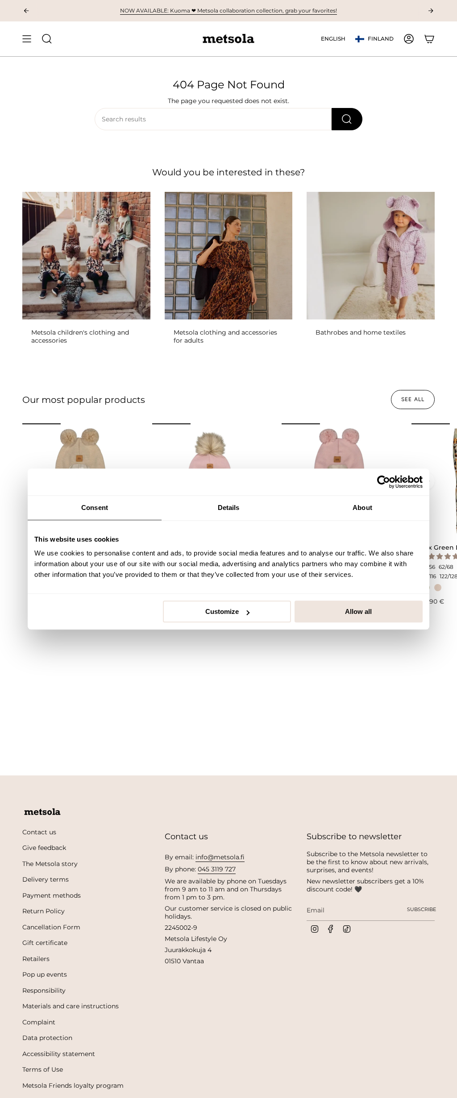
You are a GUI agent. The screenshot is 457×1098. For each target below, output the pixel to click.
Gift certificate (44, 943)
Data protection (47, 1038)
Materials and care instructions (70, 1006)
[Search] (347, 119)
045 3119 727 (217, 869)
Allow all (358, 611)
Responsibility (44, 990)
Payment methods (51, 895)
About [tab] (362, 507)
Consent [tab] (94, 507)
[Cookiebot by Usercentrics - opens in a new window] (384, 482)
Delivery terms (45, 879)
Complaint (38, 1022)
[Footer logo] (42, 812)
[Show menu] (27, 39)
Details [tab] (229, 507)
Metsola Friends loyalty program (73, 1085)
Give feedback (44, 848)
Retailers (36, 959)
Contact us (39, 832)
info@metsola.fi (220, 857)
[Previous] (26, 11)
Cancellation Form (51, 927)
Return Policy (43, 911)
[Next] (431, 11)
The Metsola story (50, 864)
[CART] (429, 39)
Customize (222, 611)
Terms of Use (42, 1069)
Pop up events (44, 974)
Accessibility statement (58, 1054)
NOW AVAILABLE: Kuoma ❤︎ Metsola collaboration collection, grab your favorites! (228, 10)
